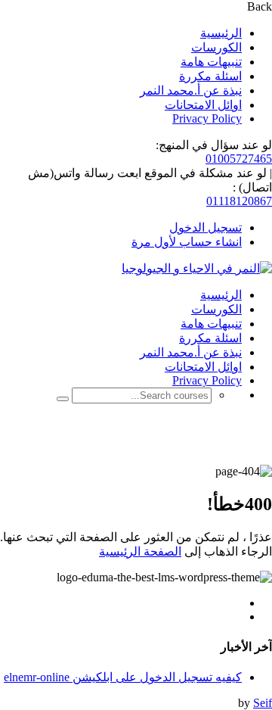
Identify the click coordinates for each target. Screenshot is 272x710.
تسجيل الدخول (205, 227)
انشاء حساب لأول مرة (186, 241)
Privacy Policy (207, 118)
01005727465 (239, 158)
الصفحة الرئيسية (140, 551)
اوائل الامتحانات (203, 104)
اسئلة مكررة (210, 76)
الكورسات (216, 47)
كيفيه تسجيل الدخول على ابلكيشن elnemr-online (123, 677)
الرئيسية (221, 32)
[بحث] (63, 399)
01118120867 (239, 201)
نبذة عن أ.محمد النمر (191, 90)
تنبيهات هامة (211, 61)
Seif (262, 702)
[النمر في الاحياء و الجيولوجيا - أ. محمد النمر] (197, 268)
